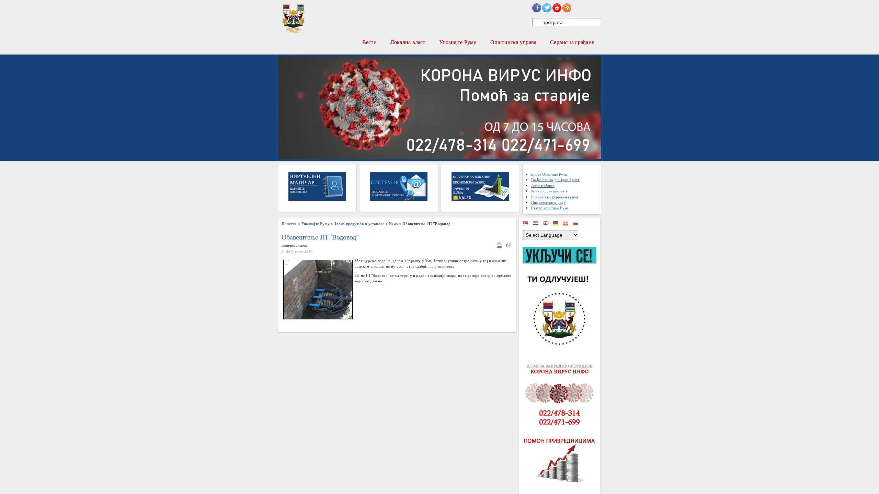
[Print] (500, 245)
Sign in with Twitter (546, 7)
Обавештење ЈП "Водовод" (320, 237)
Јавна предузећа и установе (359, 223)
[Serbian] (527, 224)
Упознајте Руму (458, 42)
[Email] (510, 245)
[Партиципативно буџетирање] (561, 297)
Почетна (289, 223)
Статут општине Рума (550, 207)
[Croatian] (537, 224)
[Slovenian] (577, 224)
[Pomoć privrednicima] (561, 460)
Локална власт (407, 42)
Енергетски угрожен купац (554, 196)
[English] (547, 224)
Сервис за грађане (572, 42)
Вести (369, 42)
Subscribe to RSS (566, 7)
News (393, 223)
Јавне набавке (543, 185)
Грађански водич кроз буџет (555, 179)
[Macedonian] (567, 224)
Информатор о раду (548, 202)
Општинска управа (513, 42)
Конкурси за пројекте (549, 190)
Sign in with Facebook (536, 7)
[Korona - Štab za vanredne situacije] (561, 395)
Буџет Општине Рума (549, 174)
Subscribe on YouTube (556, 7)
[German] (557, 224)
